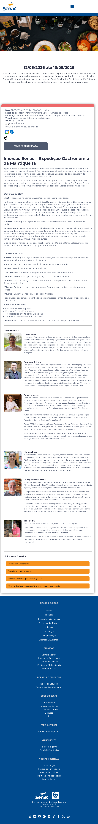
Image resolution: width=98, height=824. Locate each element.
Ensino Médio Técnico (49, 623)
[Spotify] (49, 817)
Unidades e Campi (49, 706)
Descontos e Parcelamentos (49, 687)
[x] (63, 817)
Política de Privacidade (49, 658)
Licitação (49, 713)
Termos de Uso (49, 669)
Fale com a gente (49, 747)
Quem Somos (49, 702)
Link (7, 124)
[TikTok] (53, 817)
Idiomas (49, 627)
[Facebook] (58, 817)
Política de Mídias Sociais (49, 665)
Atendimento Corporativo (49, 731)
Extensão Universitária (49, 640)
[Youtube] (39, 817)
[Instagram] (29, 817)
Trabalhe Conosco (49, 709)
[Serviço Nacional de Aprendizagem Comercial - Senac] (9, 10)
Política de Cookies (49, 662)
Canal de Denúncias (49, 750)
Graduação (49, 631)
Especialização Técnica (49, 619)
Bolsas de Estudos (49, 684)
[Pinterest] (44, 817)
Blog (49, 716)
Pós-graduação (49, 636)
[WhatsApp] (68, 817)
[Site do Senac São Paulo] (49, 795)
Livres (49, 611)
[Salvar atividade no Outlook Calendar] (12, 132)
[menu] (72, 6)
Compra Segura (49, 655)
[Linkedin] (34, 817)
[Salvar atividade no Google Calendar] (7, 132)
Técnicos (49, 615)
